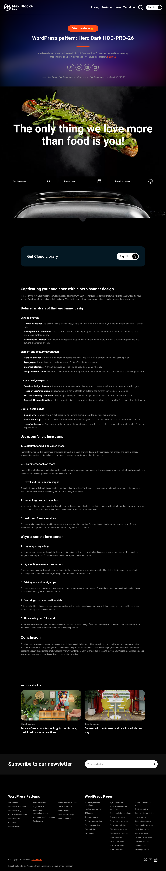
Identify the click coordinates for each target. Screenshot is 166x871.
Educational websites (118, 829)
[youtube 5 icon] (95, 67)
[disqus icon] (78, 67)
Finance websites (117, 845)
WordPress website (51, 296)
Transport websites (142, 841)
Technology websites (143, 837)
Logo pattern (38, 806)
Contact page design (93, 821)
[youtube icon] (150, 860)
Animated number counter (44, 817)
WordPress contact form (68, 802)
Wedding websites (142, 849)
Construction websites (119, 821)
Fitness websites (116, 849)
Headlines (12, 823)
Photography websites (144, 825)
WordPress (52, 77)
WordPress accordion (17, 806)
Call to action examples (17, 814)
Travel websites (141, 845)
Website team (64, 810)
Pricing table (38, 821)
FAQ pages (89, 833)
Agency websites (117, 802)
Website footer (14, 818)
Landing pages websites (95, 809)
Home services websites (144, 813)
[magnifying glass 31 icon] (87, 67)
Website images (39, 802)
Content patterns (65, 806)
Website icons (14, 827)
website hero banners (87, 470)
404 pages (89, 813)
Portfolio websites (142, 829)
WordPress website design (131, 651)
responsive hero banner (85, 588)
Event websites (116, 837)
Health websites (141, 809)
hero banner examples (92, 606)
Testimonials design (66, 814)
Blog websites (90, 829)
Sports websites (141, 833)
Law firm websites (142, 817)
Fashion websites (117, 841)
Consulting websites (118, 825)
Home (43, 77)
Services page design (93, 825)
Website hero (82, 77)
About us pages (91, 817)
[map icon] (156, 860)
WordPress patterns (67, 77)
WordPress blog (14, 810)
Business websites (117, 817)
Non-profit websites (143, 821)
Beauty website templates (120, 813)
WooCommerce (64, 818)
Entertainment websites (119, 833)
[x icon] (70, 67)
